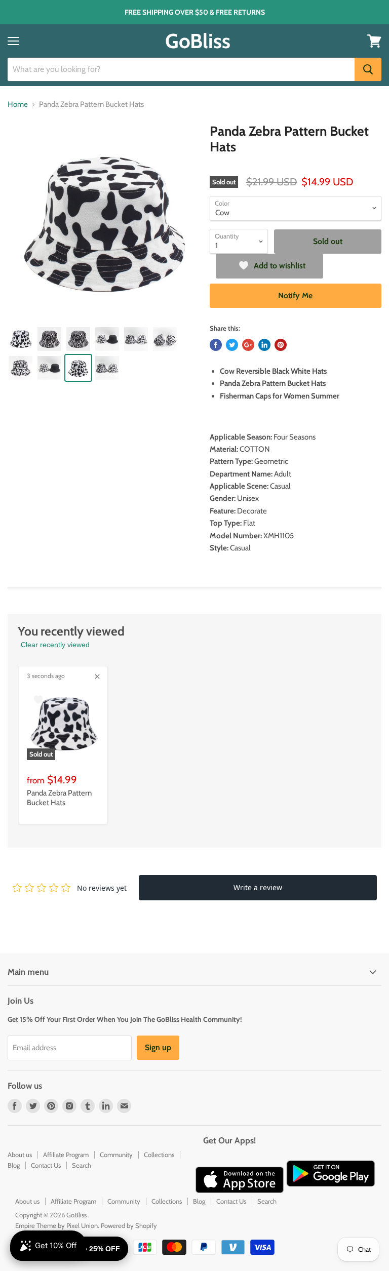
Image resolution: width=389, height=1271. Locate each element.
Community (116, 1154)
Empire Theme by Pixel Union (56, 1225)
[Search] (368, 69)
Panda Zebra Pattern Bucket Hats (59, 798)
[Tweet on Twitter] (232, 345)
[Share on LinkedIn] (264, 345)
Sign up (158, 1047)
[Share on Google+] (248, 345)
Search (81, 1165)
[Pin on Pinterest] (281, 345)
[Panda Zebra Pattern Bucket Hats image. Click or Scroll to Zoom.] (104, 220)
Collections (159, 1154)
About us (20, 1154)
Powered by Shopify (129, 1225)
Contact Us (46, 1165)
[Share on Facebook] (216, 345)
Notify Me (295, 295)
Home (18, 104)
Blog (14, 1165)
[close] (97, 676)
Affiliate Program (66, 1154)
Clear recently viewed (55, 645)
